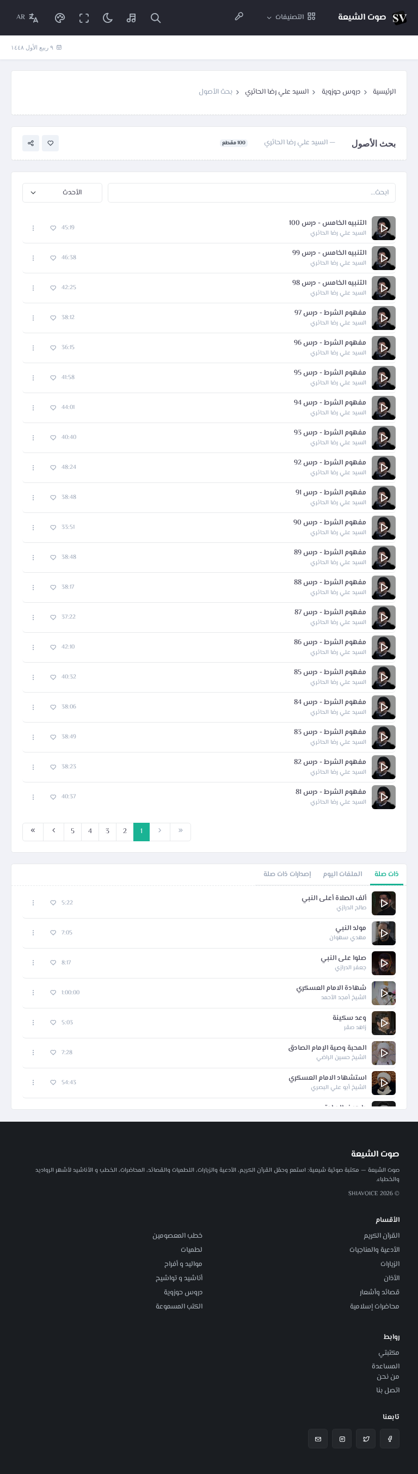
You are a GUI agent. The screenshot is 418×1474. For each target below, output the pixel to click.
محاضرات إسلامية (374, 1306)
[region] (209, 997)
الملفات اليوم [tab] (342, 874)
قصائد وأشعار (379, 1292)
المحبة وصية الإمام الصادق (327, 1048)
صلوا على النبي (343, 958)
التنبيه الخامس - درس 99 (329, 253)
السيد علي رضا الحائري (277, 92)
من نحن (388, 1377)
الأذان (391, 1278)
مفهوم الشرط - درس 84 (330, 703)
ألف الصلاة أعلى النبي (334, 899)
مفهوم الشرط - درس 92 (330, 463)
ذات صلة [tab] (386, 874)
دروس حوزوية (341, 92)
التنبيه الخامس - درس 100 (327, 223)
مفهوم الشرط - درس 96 (330, 343)
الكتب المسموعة (179, 1306)
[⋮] (33, 228)
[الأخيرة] (33, 832)
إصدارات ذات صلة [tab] (287, 874)
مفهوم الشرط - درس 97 (330, 313)
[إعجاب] (50, 143)
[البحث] (155, 17)
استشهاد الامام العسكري (327, 1078)
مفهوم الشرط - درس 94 (330, 403)
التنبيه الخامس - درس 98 (329, 283)
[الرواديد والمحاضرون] (239, 17)
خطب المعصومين (177, 1236)
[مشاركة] (30, 143)
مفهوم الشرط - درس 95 (330, 373)
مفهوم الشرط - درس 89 (330, 553)
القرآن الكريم (381, 1236)
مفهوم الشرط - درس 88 (330, 583)
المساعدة (385, 1366)
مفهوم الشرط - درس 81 (331, 792)
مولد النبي (350, 928)
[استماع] (384, 228)
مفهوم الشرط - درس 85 (330, 673)
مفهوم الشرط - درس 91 (331, 493)
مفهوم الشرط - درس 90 (329, 523)
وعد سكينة (349, 1018)
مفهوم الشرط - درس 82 (330, 762)
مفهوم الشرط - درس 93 (330, 433)
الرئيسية (384, 92)
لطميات (191, 1250)
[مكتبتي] (131, 17)
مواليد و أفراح (183, 1264)
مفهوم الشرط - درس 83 (330, 732)
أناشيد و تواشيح (179, 1278)
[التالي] (53, 832)
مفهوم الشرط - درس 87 (330, 613)
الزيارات (389, 1264)
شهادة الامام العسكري (331, 988)
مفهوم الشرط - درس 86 (330, 643)
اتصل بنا (387, 1390)
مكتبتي (388, 1353)
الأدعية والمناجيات (374, 1250)
